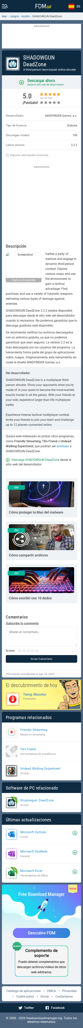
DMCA (51, 991)
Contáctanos (64, 996)
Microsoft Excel (31, 871)
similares (63, 446)
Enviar (45, 996)
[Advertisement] (41, 36)
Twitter (29, 1008)
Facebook (58, 1008)
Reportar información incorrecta (29, 155)
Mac (4, 16)
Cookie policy (25, 996)
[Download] (75, 833)
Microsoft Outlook (33, 832)
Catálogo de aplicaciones (23, 991)
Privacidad (69, 991)
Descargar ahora (41, 80)
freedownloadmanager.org (44, 1018)
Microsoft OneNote (33, 851)
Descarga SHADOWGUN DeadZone (35, 460)
